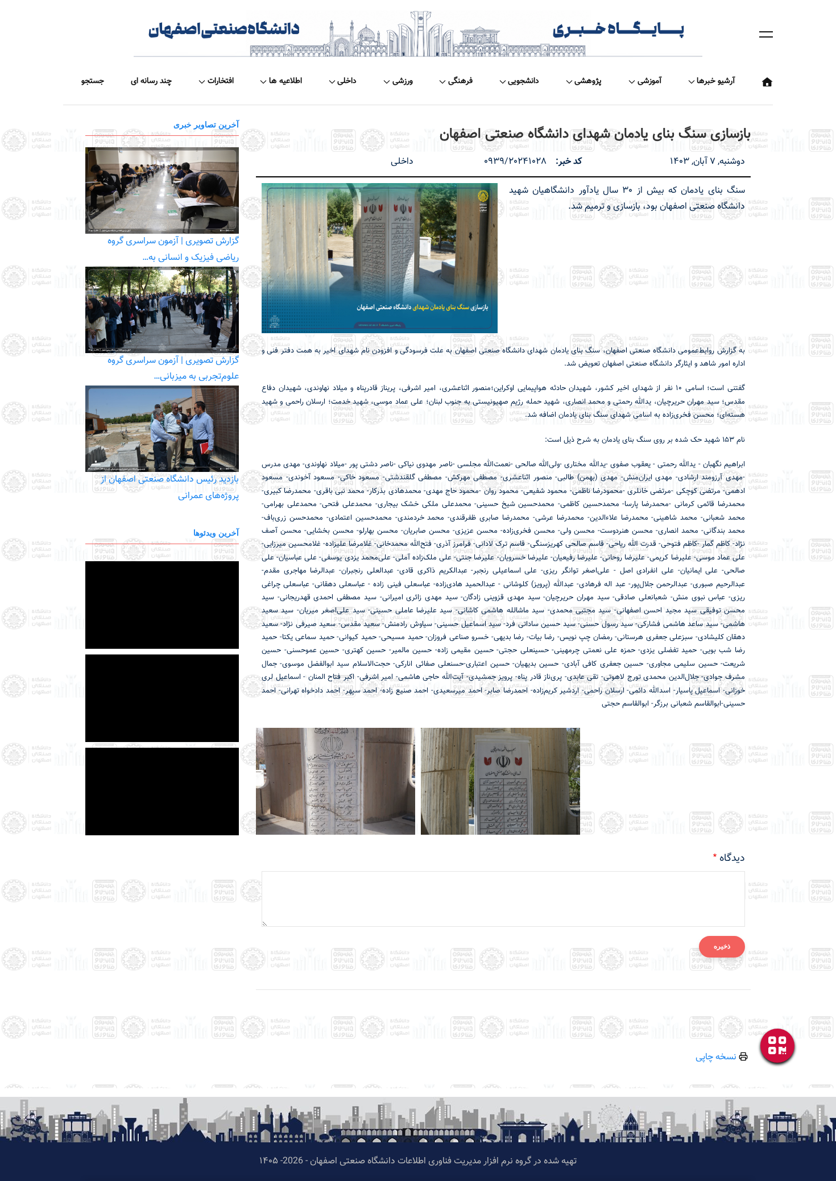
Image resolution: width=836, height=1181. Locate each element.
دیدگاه (732, 859)
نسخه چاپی (717, 1057)
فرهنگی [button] (460, 81)
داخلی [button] (347, 81)
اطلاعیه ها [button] (285, 81)
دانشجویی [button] (523, 81)
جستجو (92, 81)
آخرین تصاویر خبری (206, 124)
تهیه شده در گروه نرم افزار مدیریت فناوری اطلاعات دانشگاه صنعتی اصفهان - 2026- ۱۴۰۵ (418, 1161)
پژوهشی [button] (588, 81)
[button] (766, 34)
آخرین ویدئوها (216, 532)
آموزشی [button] (649, 81)
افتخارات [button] (221, 81)
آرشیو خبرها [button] (716, 81)
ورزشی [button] (402, 81)
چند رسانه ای (151, 81)
